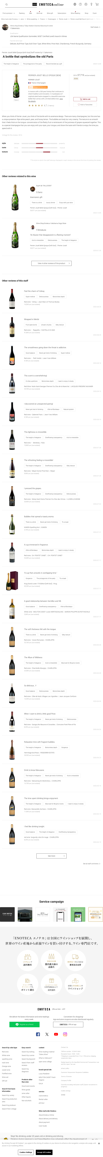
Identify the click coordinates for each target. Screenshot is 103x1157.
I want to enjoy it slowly (66, 381)
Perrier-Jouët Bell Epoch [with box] (81, 19)
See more (51, 856)
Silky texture (60, 325)
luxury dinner (50, 202)
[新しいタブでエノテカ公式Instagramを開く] (65, 1034)
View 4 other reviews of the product (51, 263)
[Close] (99, 1143)
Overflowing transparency (53, 437)
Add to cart (86, 99)
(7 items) (51, 105)
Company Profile (66, 1080)
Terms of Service (66, 1076)
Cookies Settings (26, 1152)
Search (35, 4)
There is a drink (37, 202)
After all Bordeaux (53, 409)
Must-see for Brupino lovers (70, 663)
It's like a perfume (31, 381)
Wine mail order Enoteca (9, 19)
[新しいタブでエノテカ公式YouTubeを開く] (56, 1034)
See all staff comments (90, 864)
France (42, 19)
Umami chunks (46, 325)
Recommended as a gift (54, 64)
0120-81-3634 (76, 1051)
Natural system (69, 409)
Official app (72, 1024)
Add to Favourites (86, 105)
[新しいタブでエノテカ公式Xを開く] (47, 1034)
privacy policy (65, 1068)
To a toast (65, 522)
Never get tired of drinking (48, 353)
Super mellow (30, 297)
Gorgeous (29, 578)
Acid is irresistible (38, 240)
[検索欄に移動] (6, 4)
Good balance (30, 353)
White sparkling (32, 19)
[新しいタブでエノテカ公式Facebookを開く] (38, 1034)
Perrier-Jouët (63, 19)
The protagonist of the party (32, 64)
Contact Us (64, 1047)
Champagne (52, 19)
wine (22, 19)
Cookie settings (65, 1091)
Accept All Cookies (44, 1152)
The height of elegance (11, 64)
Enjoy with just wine (66, 202)
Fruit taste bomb (31, 325)
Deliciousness (52, 240)
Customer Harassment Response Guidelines (75, 1072)
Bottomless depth (59, 297)
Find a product (7, 13)
